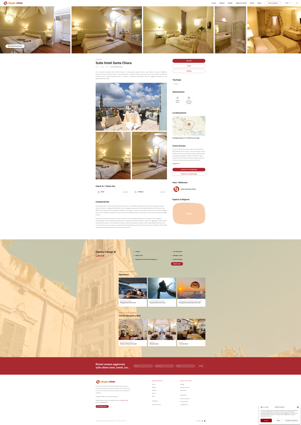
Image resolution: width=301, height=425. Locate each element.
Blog (153, 396)
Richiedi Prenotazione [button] (16, 46)
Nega (278, 420)
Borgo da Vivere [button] (241, 3)
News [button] (259, 3)
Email (189, 66)
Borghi (230, 3)
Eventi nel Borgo (177, 259)
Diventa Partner (156, 404)
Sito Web (189, 61)
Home (214, 3)
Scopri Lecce (177, 264)
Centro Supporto (273, 3)
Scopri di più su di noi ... (102, 406)
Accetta (266, 420)
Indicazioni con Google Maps (189, 170)
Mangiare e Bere (177, 255)
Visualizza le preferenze (292, 420)
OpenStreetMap (201, 134)
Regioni (154, 390)
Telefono (189, 71)
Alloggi (182, 384)
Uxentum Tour (124, 400)
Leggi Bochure (184, 404)
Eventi (252, 3)
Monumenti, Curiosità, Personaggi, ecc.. (146, 259)
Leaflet (195, 134)
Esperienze (183, 390)
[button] (298, 407)
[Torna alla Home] (13, 3)
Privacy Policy (184, 401)
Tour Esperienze (177, 252)
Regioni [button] (222, 3)
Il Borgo (137, 252)
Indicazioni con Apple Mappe (189, 174)
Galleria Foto (139, 255)
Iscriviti (201, 366)
